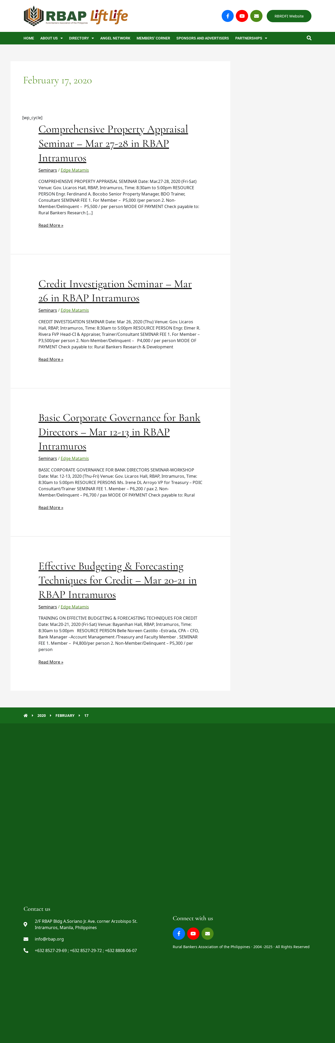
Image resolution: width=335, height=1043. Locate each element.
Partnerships (248, 38)
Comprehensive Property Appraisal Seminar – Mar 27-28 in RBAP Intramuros (113, 143)
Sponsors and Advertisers (202, 38)
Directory (79, 38)
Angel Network (115, 38)
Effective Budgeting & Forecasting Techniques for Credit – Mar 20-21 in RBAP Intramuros (117, 580)
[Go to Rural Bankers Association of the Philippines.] (26, 715)
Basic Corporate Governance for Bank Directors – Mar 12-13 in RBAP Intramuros (119, 432)
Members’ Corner (153, 38)
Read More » (50, 225)
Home (29, 38)
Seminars (47, 170)
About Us (49, 38)
